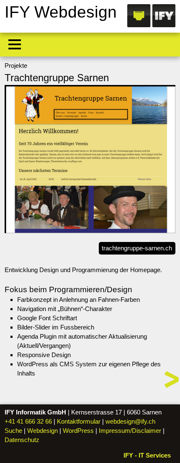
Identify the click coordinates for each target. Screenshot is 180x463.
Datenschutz (22, 439)
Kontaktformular (78, 421)
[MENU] (15, 44)
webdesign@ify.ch (130, 421)
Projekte (16, 65)
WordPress (78, 430)
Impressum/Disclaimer (130, 430)
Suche (13, 430)
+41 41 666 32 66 (28, 421)
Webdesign (42, 430)
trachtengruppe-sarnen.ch (137, 248)
